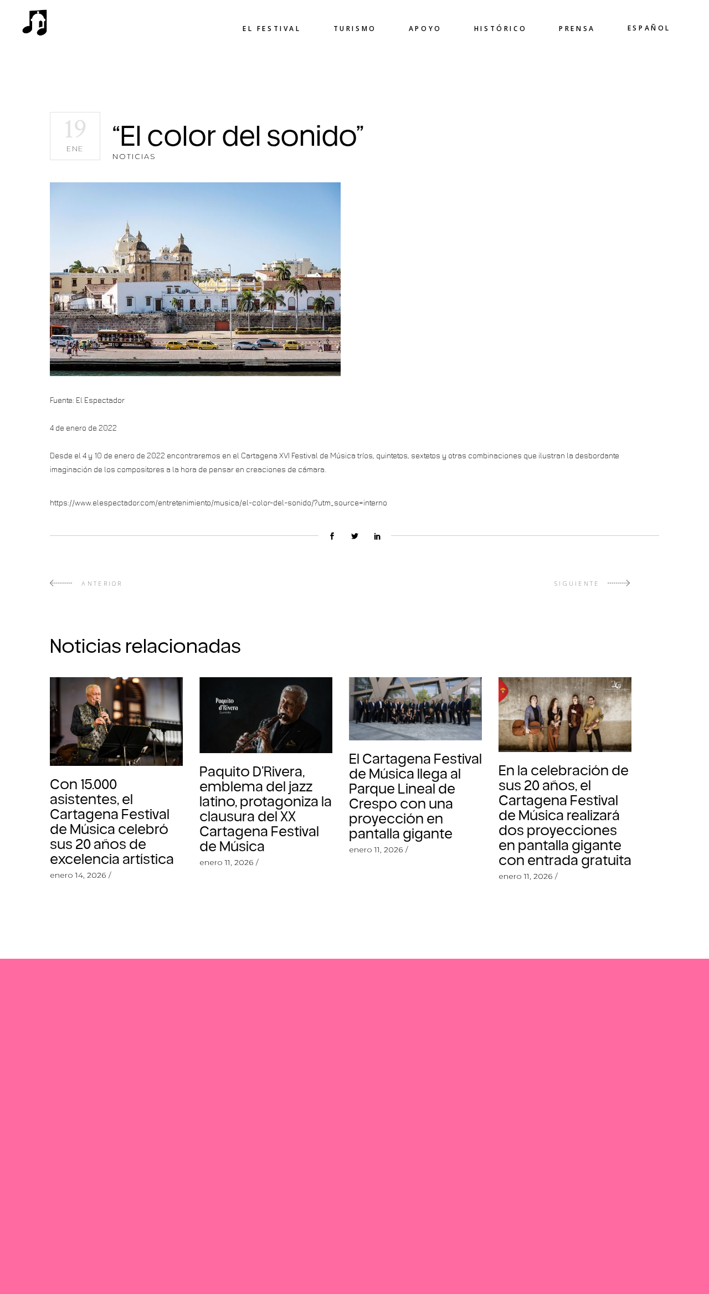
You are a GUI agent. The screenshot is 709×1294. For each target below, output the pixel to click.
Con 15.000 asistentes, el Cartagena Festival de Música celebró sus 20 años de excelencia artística (112, 821)
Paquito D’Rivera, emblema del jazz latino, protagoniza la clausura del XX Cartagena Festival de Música (265, 808)
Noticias (134, 156)
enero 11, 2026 (226, 862)
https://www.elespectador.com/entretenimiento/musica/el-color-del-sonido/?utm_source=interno (218, 502)
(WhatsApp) (272, 1044)
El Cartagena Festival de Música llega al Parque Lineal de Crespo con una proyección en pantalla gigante (415, 795)
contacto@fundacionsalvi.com (280, 1188)
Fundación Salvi (244, 1207)
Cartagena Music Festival (267, 1227)
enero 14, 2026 (78, 875)
